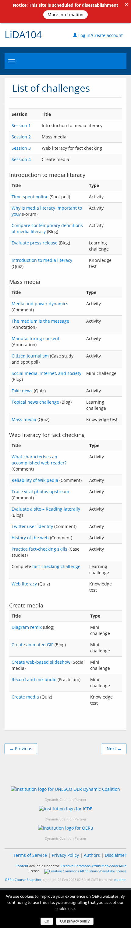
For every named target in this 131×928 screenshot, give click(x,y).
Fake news (22, 391)
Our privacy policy (75, 921)
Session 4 (21, 159)
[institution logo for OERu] (65, 828)
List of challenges (51, 87)
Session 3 (21, 148)
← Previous (20, 748)
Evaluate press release (35, 243)
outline (120, 879)
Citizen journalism (30, 356)
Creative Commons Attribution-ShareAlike (93, 866)
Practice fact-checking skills (39, 549)
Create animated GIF (32, 644)
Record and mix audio (34, 679)
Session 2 (21, 137)
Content (22, 866)
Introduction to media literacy (42, 260)
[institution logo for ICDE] (65, 808)
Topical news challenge (35, 402)
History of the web (30, 538)
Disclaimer (115, 855)
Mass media (24, 419)
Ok (46, 921)
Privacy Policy (65, 855)
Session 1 (21, 125)
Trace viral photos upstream (40, 491)
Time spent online (30, 197)
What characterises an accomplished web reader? (39, 460)
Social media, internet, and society (46, 373)
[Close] (126, 4)
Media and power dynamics (40, 303)
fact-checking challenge (56, 566)
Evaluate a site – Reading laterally (46, 509)
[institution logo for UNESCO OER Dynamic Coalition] (65, 789)
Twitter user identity (32, 526)
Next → (114, 748)
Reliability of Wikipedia (35, 480)
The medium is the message (40, 321)
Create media (25, 697)
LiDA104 (23, 34)
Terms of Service (30, 855)
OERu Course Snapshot (23, 879)
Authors (92, 855)
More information (65, 14)
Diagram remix (27, 627)
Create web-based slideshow (41, 662)
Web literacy (24, 584)
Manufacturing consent (35, 338)
